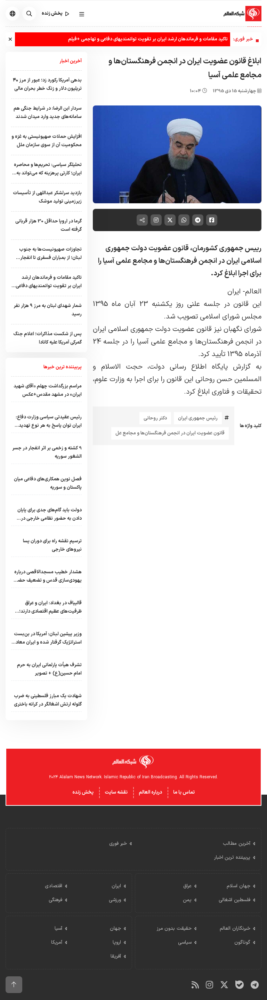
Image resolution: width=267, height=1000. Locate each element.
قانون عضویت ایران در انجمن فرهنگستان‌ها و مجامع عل (170, 433)
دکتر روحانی (155, 418)
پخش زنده (83, 792)
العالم (253, 291)
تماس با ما (184, 792)
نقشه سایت (116, 792)
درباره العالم (150, 792)
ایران (234, 291)
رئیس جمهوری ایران (198, 418)
